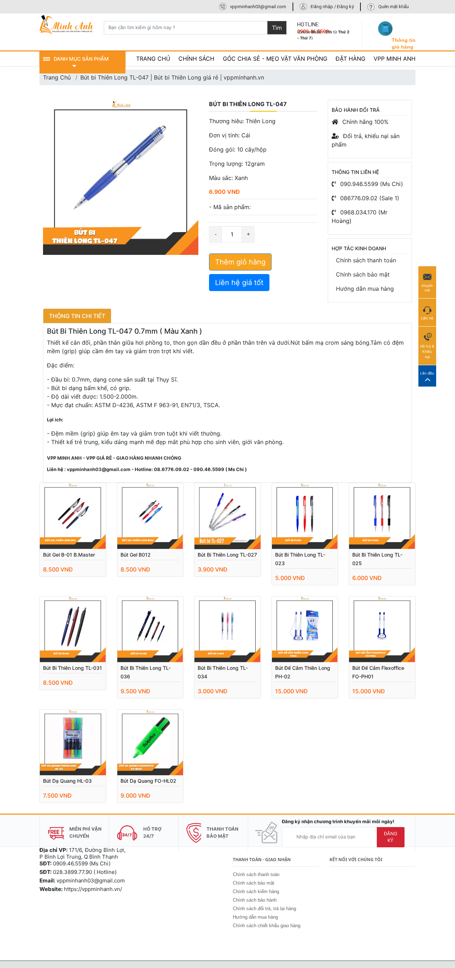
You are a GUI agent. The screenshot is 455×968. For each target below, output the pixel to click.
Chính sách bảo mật (363, 274)
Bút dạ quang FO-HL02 (148, 781)
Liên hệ (427, 318)
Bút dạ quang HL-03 (67, 781)
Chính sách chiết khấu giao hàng (266, 925)
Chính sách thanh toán (366, 260)
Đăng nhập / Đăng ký (332, 6)
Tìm (277, 27)
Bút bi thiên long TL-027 (227, 555)
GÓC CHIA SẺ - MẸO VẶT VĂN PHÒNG (275, 58)
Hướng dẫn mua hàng (365, 288)
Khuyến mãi (427, 288)
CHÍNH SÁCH (196, 58)
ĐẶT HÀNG (350, 58)
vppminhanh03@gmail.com (258, 6)
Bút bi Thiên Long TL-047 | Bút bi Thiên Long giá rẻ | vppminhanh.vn (172, 77)
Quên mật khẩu (393, 6)
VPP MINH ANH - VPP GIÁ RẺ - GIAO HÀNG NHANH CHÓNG (114, 458)
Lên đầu (427, 373)
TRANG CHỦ (153, 58)
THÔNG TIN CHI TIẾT (77, 315)
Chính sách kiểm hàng (256, 891)
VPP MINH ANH (395, 58)
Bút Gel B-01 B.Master (69, 555)
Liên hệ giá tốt (239, 282)
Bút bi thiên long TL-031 (72, 668)
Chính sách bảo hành (255, 900)
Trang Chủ (57, 77)
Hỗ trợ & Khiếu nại (427, 351)
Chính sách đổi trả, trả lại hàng (264, 908)
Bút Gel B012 (136, 555)
